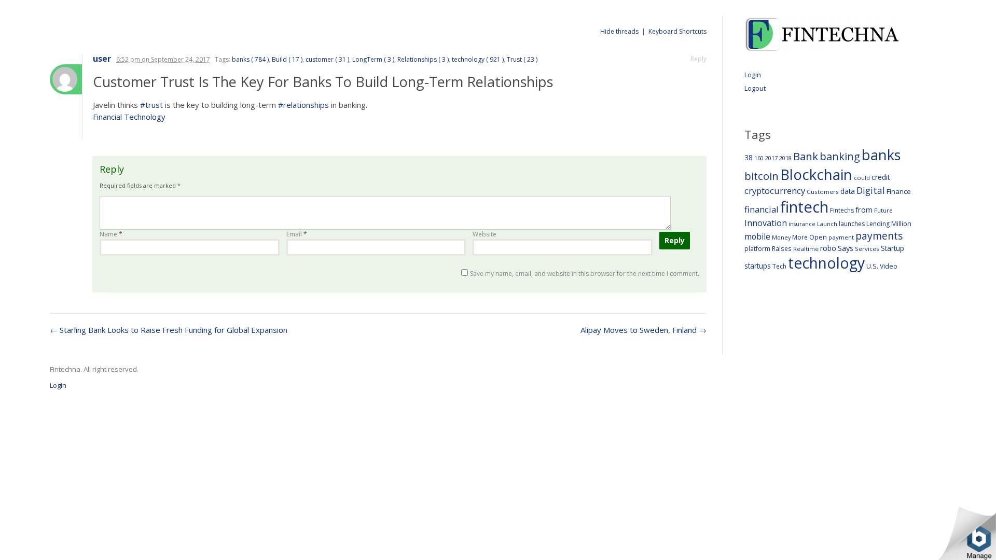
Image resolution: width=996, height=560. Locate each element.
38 (748, 157)
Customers (823, 191)
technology (826, 263)
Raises (782, 248)
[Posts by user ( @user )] (66, 79)
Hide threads (619, 31)
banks (881, 154)
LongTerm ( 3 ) (373, 59)
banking (840, 156)
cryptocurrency (774, 191)
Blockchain (816, 174)
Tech (779, 266)
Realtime (806, 249)
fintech (804, 207)
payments (879, 236)
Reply (698, 58)
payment (841, 237)
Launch (827, 224)
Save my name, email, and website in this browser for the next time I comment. (584, 273)
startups (757, 266)
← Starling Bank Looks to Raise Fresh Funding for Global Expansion (168, 330)
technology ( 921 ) (478, 59)
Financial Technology (129, 116)
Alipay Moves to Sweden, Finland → (643, 330)
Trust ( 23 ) (522, 59)
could (862, 177)
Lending (878, 223)
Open (818, 237)
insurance (802, 224)
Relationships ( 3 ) (423, 59)
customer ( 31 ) (327, 59)
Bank (805, 156)
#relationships (303, 105)
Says (845, 248)
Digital (870, 190)
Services (867, 249)
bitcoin (761, 176)
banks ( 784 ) (250, 59)
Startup (892, 248)
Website (484, 234)
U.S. (872, 266)
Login (752, 74)
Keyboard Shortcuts (677, 31)
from (864, 209)
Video (888, 266)
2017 (771, 158)
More (800, 237)
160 (759, 158)
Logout (755, 88)
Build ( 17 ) (287, 59)
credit (881, 177)
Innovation (765, 223)
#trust (151, 105)
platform (757, 248)
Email (296, 234)
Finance (899, 191)
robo (828, 248)
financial (761, 209)
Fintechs (842, 210)
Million (901, 223)
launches (852, 223)
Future (883, 210)
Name (111, 234)
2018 (785, 158)
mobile (757, 236)
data (847, 191)
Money (781, 237)
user (102, 59)
